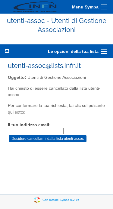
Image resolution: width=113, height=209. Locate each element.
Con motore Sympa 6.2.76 (60, 199)
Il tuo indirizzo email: (29, 125)
